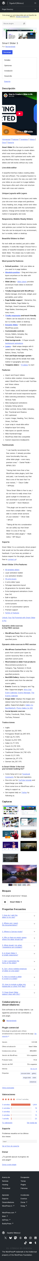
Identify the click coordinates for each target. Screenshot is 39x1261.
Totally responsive (12, 316)
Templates (24, 139)
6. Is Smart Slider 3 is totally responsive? (10, 954)
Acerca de (6, 1177)
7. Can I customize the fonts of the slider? (10, 962)
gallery (34, 1073)
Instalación (8, 71)
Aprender (5, 1195)
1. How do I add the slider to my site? (9, 916)
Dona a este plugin (9, 1165)
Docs (4, 142)
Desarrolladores (8, 1202)
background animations (14, 343)
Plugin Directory (7, 9)
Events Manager (24, 693)
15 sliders (24, 365)
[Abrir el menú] (35, 3)
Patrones (24, 1188)
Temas (23, 1181)
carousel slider (25, 1073)
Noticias (5, 1181)
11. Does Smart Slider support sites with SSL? (11, 993)
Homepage (6, 139)
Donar (24, 1202)
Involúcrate (25, 1195)
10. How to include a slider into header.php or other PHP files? (14, 985)
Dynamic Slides (11, 325)
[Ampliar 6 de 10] (34, 832)
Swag (24, 1206)
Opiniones (8, 65)
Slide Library (22, 282)
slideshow (33, 1082)
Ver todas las (32, 1123)
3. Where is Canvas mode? (12, 932)
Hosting (5, 1185)
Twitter (24, 792)
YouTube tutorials (25, 780)
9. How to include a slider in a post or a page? (12, 978)
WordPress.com (9, 1213)
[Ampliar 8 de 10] (34, 844)
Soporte (7, 81)
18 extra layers (10, 579)
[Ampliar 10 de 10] (34, 868)
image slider (27, 1077)
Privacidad (6, 1188)
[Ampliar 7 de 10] (16, 844)
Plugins (23, 1185)
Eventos (24, 1199)
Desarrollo (8, 76)
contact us (12, 559)
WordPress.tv (8, 1206)
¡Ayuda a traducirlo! (22, 16)
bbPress (6, 1220)
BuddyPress (7, 1224)
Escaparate (25, 1177)
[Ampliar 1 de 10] (16, 808)
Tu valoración (7, 1123)
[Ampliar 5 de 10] (16, 832)
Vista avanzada (8, 1088)
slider (34, 1077)
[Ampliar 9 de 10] (16, 856)
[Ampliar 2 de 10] (34, 808)
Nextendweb (10, 47)
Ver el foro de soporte (10, 1146)
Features (15, 139)
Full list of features (12, 613)
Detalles (7, 60)
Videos (32, 139)
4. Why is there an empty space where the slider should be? (14, 938)
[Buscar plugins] (24, 23)
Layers (8, 346)
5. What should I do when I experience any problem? (12, 946)
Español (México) (13, 1233)
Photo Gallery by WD (24, 708)
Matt (5, 1216)
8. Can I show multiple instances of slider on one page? (14, 970)
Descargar (7, 52)
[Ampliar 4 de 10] (34, 820)
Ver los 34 (33, 1069)
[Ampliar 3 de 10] (16, 820)
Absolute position (12, 272)
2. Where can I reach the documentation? (10, 924)
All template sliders (12, 570)
